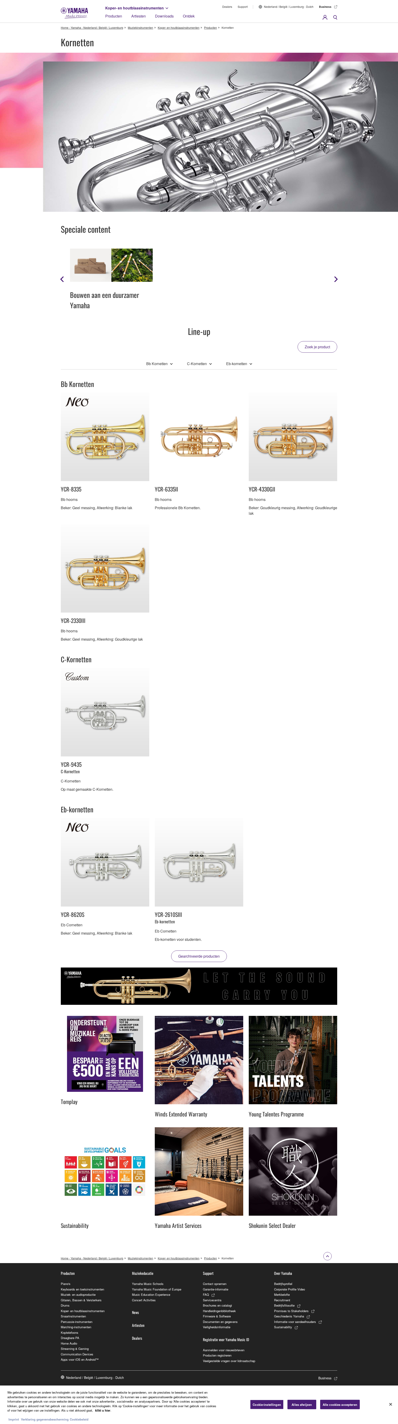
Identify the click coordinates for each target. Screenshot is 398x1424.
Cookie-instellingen (267, 1404)
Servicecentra (212, 1300)
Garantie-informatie (215, 1289)
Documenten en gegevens (220, 1321)
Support (243, 7)
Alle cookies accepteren (340, 1404)
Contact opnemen (214, 1284)
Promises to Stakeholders (291, 1311)
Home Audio (69, 1343)
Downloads (164, 16)
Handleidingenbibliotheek (219, 1311)
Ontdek (189, 16)
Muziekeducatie (142, 1273)
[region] (199, 1405)
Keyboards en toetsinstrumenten (82, 1289)
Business (325, 7)
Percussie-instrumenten (76, 1321)
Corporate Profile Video (289, 1289)
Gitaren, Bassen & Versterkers (81, 1300)
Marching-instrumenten (76, 1327)
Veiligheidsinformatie (216, 1327)
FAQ (206, 1294)
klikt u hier (102, 1410)
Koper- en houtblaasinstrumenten (134, 8)
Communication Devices (77, 1354)
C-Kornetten (197, 363)
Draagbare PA (70, 1338)
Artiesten (138, 16)
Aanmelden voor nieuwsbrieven (223, 1350)
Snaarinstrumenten (73, 1316)
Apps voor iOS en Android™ (80, 1359)
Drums (65, 1305)
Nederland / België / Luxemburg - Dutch (288, 7)
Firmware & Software (217, 1316)
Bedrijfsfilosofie (284, 1305)
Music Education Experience (151, 1294)
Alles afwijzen (302, 1404)
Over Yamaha (283, 1273)
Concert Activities (144, 1300)
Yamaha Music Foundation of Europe (156, 1289)
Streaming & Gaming (75, 1348)
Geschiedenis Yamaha (289, 1316)
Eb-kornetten (236, 363)
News (135, 1312)
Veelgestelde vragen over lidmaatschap (229, 1361)
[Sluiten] (391, 1404)
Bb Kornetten (157, 363)
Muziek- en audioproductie (78, 1294)
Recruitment (282, 1300)
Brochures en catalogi (217, 1305)
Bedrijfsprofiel (283, 1284)
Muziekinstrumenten (140, 27)
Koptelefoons (69, 1332)
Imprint (14, 1419)
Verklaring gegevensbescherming (45, 1419)
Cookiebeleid (79, 1419)
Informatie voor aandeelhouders (295, 1321)
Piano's (65, 1284)
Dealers (227, 7)
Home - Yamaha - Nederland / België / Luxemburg (92, 27)
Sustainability (283, 1327)
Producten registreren (217, 1355)
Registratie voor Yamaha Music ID (226, 1339)
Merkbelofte (282, 1294)
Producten (113, 16)
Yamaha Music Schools (148, 1284)
